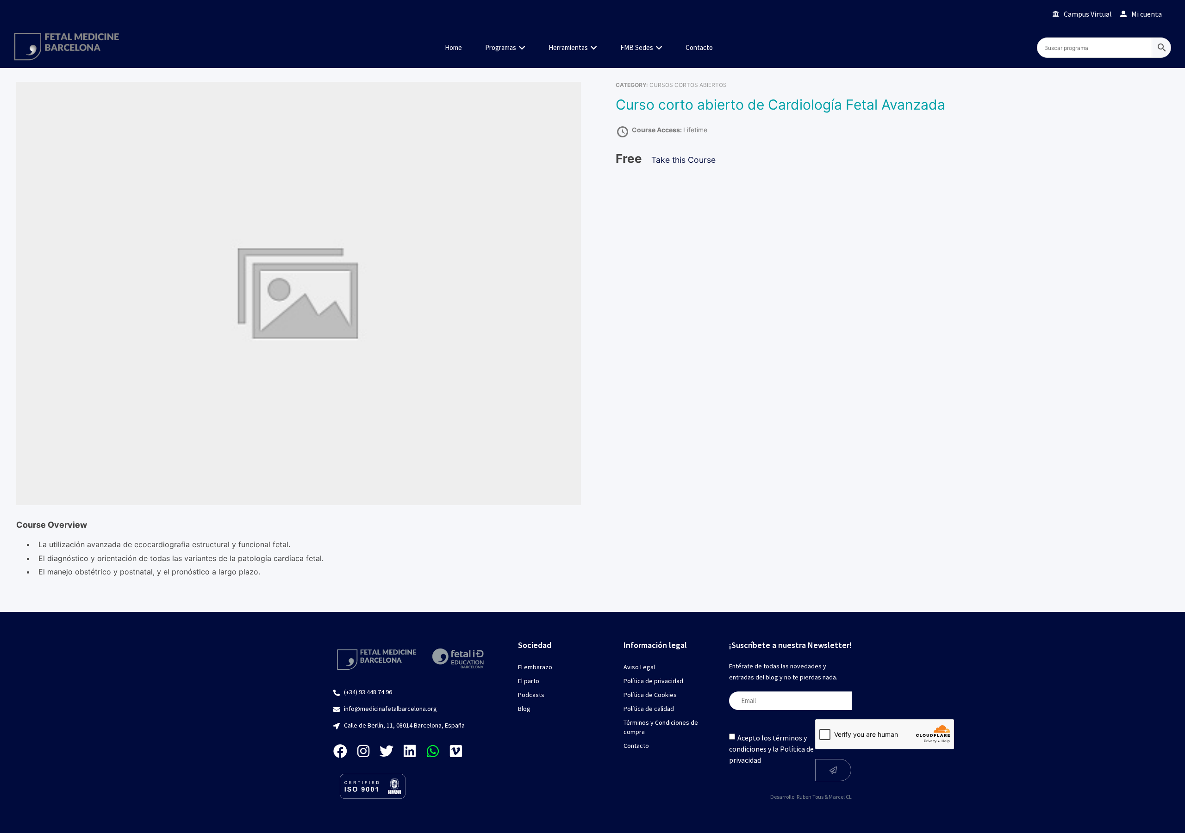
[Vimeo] (456, 751)
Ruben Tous (810, 796)
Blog (524, 708)
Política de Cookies (650, 695)
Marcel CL (840, 796)
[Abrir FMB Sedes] (658, 48)
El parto (528, 681)
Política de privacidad (653, 681)
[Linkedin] (410, 751)
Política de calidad (649, 708)
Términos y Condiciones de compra (661, 727)
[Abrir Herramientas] (593, 48)
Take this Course (683, 160)
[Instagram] (363, 751)
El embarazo (535, 667)
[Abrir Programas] (521, 48)
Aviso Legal (639, 667)
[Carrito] (1032, 14)
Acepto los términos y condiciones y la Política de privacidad (771, 749)
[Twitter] (386, 751)
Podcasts (531, 695)
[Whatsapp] (433, 751)
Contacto (636, 745)
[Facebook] (340, 751)
